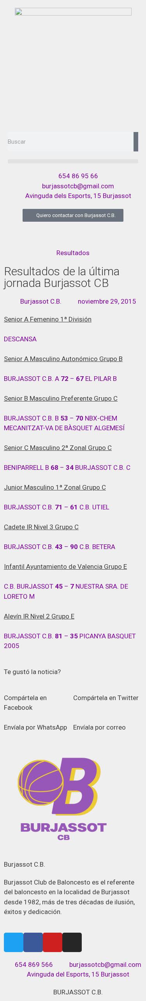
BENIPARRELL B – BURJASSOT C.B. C (67, 467)
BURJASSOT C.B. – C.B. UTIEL (56, 507)
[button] (73, 161)
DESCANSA (20, 339)
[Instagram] (72, 942)
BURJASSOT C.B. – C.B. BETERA (59, 547)
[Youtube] (52, 942)
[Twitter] (13, 942)
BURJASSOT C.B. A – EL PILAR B (60, 378)
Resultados (73, 253)
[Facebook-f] (33, 942)
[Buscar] (136, 141)
